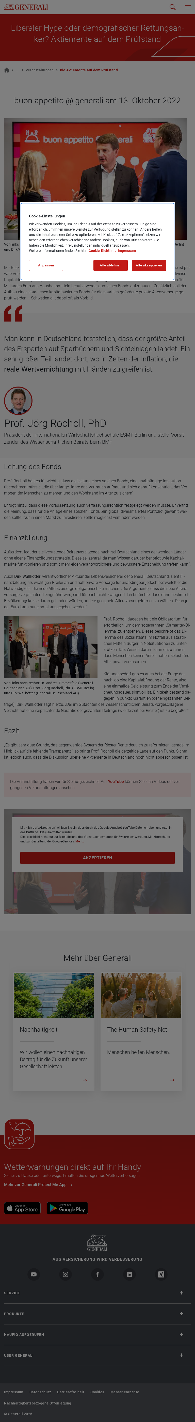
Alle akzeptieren (149, 265)
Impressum (127, 251)
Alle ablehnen (110, 265)
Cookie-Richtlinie (103, 251)
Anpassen (46, 265)
